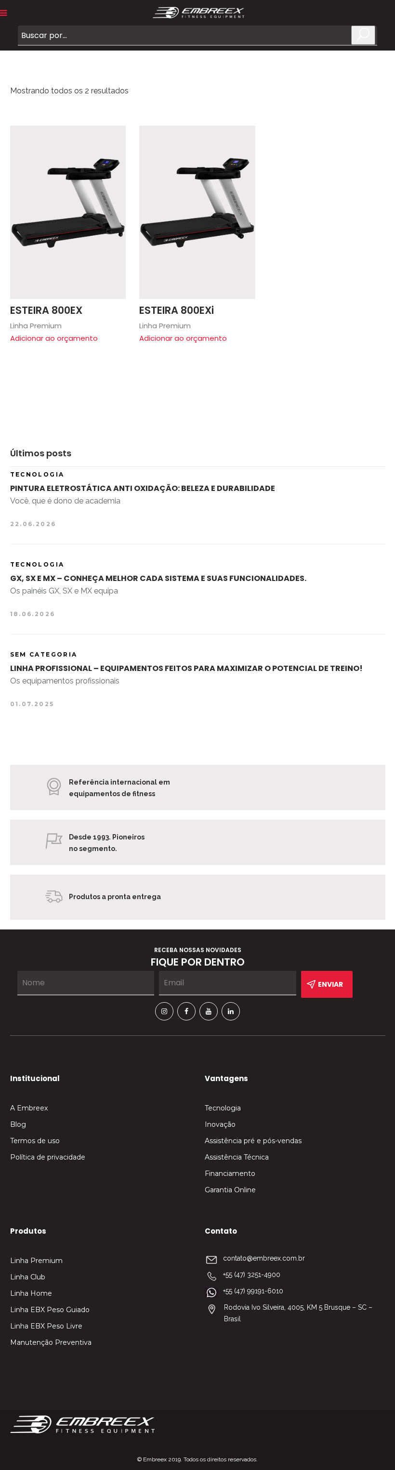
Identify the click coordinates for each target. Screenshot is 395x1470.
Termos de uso (35, 1140)
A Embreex (29, 1108)
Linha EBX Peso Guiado (50, 1309)
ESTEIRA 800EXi (176, 310)
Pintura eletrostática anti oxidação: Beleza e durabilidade (142, 488)
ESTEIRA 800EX (46, 310)
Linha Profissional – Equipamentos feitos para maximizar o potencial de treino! (186, 668)
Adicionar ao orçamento (54, 338)
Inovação (220, 1124)
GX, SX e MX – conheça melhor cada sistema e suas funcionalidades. (158, 578)
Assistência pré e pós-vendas (253, 1140)
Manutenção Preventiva (51, 1342)
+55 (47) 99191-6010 (253, 1291)
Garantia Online (230, 1190)
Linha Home (31, 1293)
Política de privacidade (47, 1157)
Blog (18, 1124)
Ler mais (114, 138)
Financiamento (230, 1173)
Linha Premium (36, 1260)
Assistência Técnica (237, 1157)
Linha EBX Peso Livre (46, 1326)
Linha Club (27, 1277)
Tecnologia (223, 1108)
